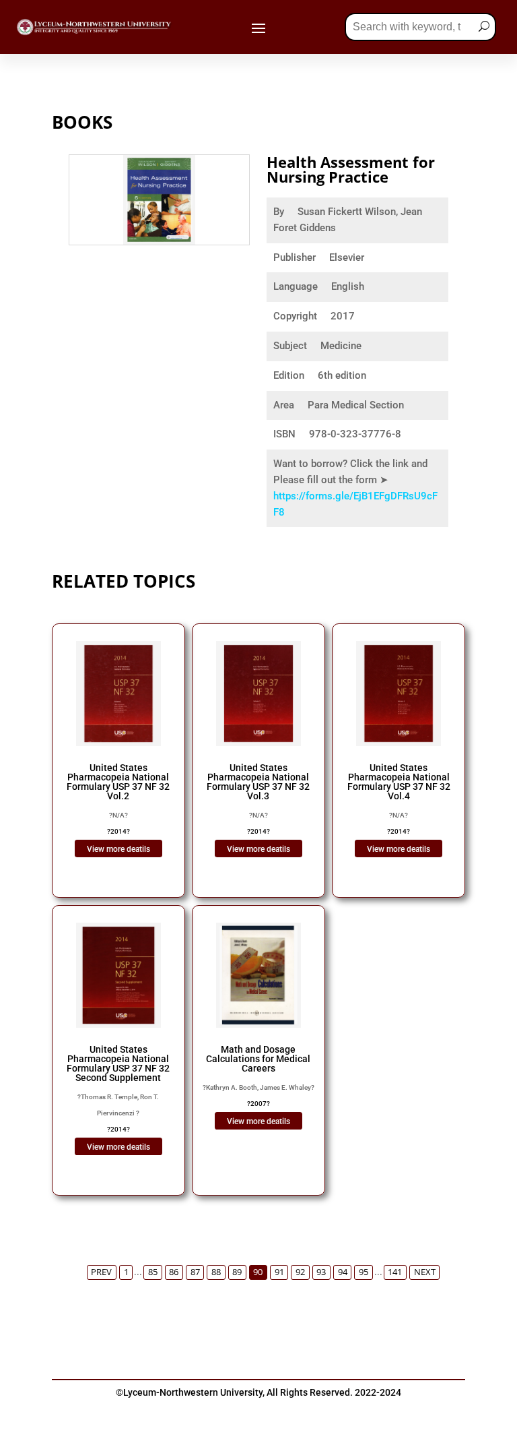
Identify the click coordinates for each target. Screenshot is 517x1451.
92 (300, 1272)
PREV (101, 1272)
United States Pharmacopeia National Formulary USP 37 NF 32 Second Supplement (118, 1063)
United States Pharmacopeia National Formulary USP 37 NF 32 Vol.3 (258, 781)
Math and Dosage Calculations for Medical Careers (258, 1059)
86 (173, 1272)
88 (216, 1272)
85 (153, 1272)
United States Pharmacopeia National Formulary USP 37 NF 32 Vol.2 (118, 781)
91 (279, 1272)
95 (363, 1272)
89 (237, 1272)
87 (195, 1272)
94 (342, 1272)
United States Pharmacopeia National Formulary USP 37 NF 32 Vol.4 (398, 781)
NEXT (425, 1272)
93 (321, 1272)
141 (395, 1272)
